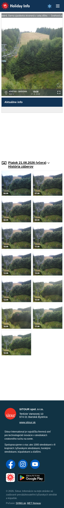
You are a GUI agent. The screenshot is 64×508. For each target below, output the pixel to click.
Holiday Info (13, 3)
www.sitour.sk (27, 422)
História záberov (20, 166)
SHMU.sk (21, 503)
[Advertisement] (32, 135)
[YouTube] (35, 465)
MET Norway (34, 503)
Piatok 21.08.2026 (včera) (27, 163)
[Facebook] (10, 465)
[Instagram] (23, 465)
